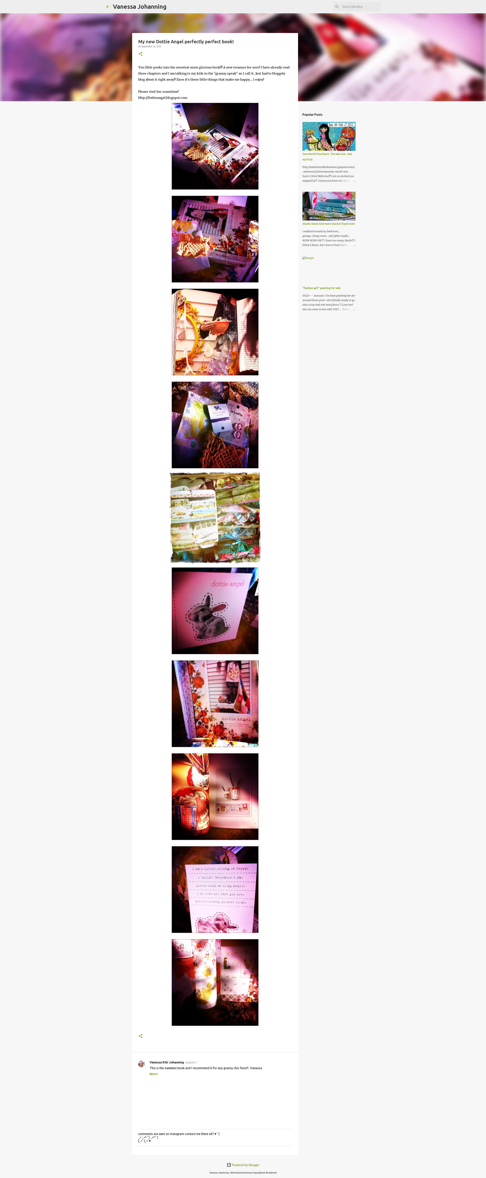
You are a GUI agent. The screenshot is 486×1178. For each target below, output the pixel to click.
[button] (140, 54)
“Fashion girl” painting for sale (321, 288)
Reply (154, 1074)
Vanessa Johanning (139, 6)
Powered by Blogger (245, 1165)
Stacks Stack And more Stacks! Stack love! (328, 223)
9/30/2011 (191, 1062)
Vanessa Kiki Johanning (167, 1062)
